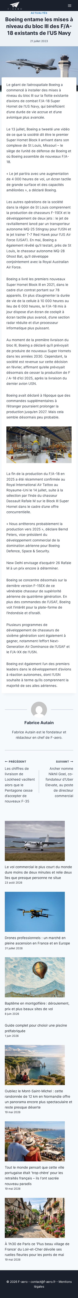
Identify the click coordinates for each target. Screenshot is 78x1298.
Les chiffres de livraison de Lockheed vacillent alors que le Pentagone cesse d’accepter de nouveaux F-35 (20, 781)
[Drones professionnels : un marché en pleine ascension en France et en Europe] (39, 912)
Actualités (39, 12)
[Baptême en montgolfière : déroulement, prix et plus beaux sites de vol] (39, 977)
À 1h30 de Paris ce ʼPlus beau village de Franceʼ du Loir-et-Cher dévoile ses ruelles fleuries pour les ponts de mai (37, 1249)
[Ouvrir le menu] (69, 5)
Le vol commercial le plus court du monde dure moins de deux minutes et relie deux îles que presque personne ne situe (38, 872)
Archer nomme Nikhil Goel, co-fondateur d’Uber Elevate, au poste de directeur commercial (59, 779)
